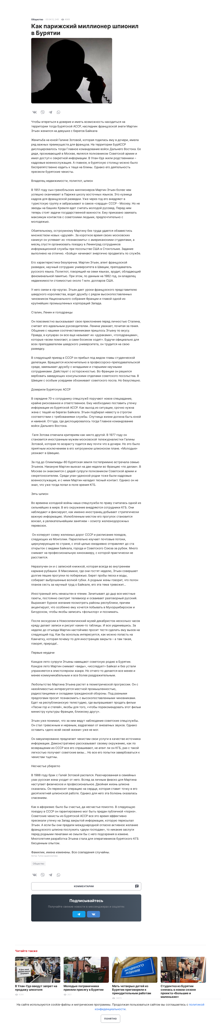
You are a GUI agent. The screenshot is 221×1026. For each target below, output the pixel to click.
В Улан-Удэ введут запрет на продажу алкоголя (36, 987)
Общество (37, 19)
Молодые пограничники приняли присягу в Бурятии (84, 987)
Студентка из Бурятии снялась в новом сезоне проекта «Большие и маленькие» (178, 991)
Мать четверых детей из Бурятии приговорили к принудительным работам (131, 989)
